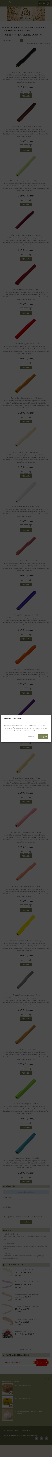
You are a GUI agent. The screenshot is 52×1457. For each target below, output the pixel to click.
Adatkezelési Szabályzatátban (24, 731)
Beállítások (31, 737)
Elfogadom (43, 737)
